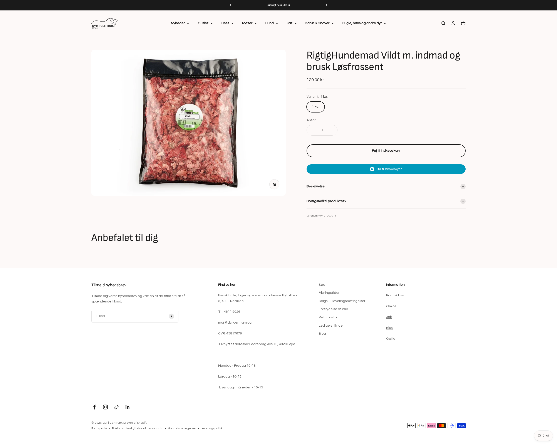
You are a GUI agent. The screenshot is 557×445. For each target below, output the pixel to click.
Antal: (311, 120)
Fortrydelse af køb (333, 309)
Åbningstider (329, 292)
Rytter (247, 23)
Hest (225, 23)
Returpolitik (99, 428)
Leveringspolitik (212, 428)
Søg (322, 284)
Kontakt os (395, 295)
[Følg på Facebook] (94, 407)
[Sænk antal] (313, 130)
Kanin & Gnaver (317, 23)
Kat (289, 23)
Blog (322, 333)
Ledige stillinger (331, 325)
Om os (391, 306)
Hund (269, 23)
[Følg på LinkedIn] (128, 407)
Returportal (328, 317)
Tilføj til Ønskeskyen (388, 169)
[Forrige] (230, 5)
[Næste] (326, 5)
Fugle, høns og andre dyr (362, 23)
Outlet (203, 23)
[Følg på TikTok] (116, 407)
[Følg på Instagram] (105, 407)
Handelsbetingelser (182, 428)
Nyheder (178, 23)
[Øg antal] (331, 130)
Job (389, 317)
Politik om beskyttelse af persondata (137, 428)
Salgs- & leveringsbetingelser (342, 301)
